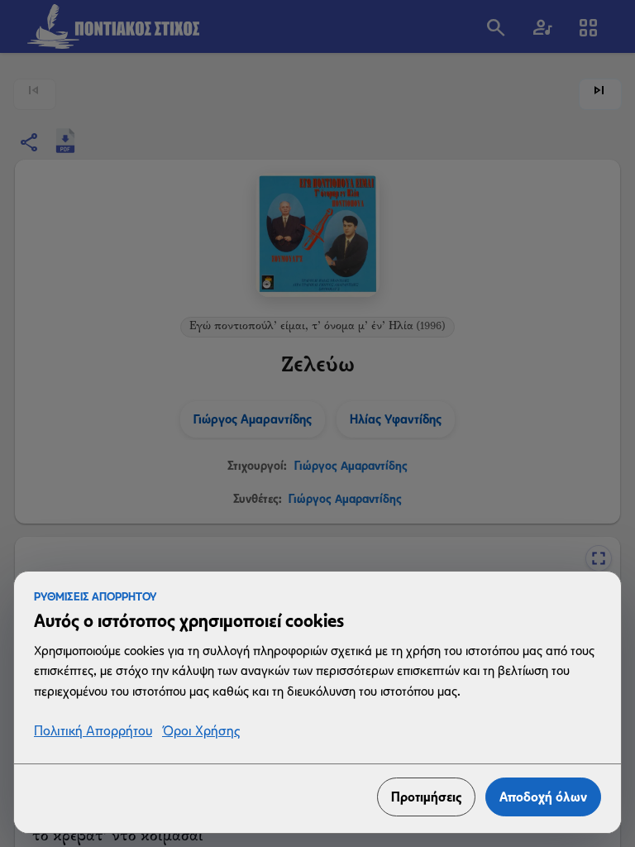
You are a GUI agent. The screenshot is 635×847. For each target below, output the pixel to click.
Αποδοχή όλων (543, 796)
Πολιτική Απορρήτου (93, 732)
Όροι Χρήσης (201, 732)
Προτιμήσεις (426, 796)
